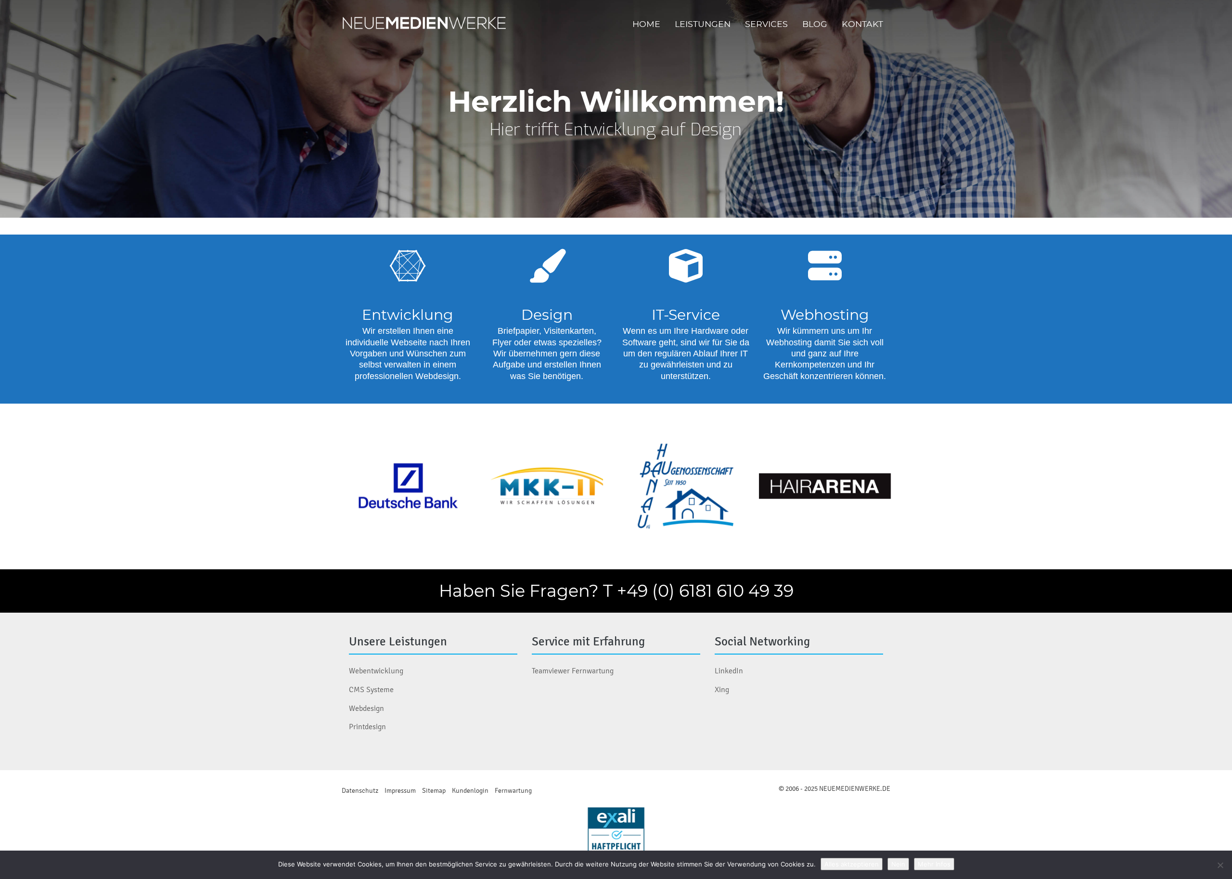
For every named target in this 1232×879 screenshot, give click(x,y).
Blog (814, 24)
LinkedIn (729, 670)
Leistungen (703, 24)
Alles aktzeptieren (851, 864)
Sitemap (434, 791)
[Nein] (1220, 865)
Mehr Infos (934, 864)
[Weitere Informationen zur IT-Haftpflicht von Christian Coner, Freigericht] (616, 835)
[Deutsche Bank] (408, 486)
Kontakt (862, 24)
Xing (722, 689)
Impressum (400, 791)
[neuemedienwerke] (425, 24)
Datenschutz (360, 791)
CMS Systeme (371, 689)
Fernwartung (513, 791)
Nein (898, 864)
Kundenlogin (470, 791)
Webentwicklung (376, 670)
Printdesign (367, 726)
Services (766, 24)
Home (646, 24)
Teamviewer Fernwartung (573, 670)
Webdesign (366, 708)
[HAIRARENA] (825, 486)
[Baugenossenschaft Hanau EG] (686, 486)
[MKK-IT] (547, 486)
